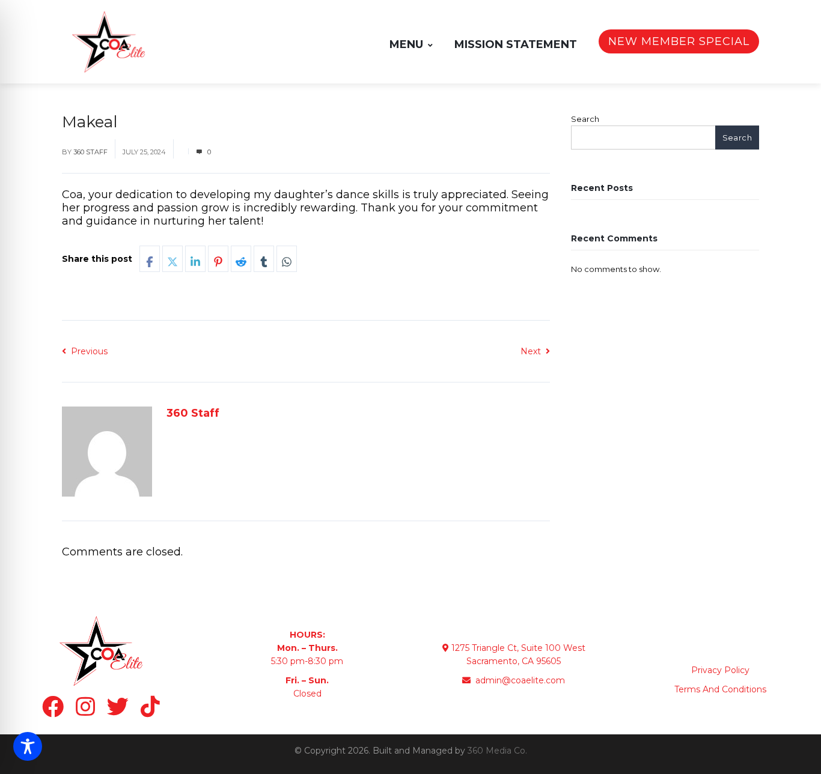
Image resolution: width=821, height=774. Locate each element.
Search (585, 119)
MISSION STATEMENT (515, 44)
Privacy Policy (720, 670)
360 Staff (90, 152)
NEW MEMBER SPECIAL (678, 41)
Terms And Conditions (720, 689)
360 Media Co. (497, 750)
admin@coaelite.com (519, 680)
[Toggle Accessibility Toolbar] (27, 746)
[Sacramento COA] (108, 41)
